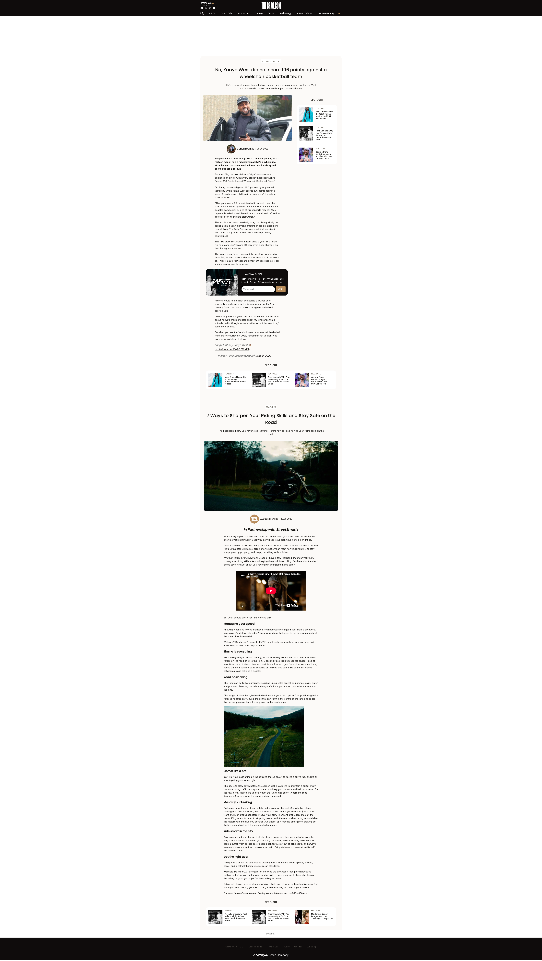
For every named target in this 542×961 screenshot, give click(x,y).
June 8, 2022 (263, 355)
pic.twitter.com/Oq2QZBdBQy (232, 349)
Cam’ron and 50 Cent (241, 245)
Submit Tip (312, 946)
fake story (225, 241)
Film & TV (210, 13)
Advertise (298, 946)
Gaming (259, 13)
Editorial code (255, 946)
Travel (271, 13)
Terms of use (272, 946)
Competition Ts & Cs (234, 946)
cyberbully (269, 162)
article (232, 177)
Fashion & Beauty (325, 13)
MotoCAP (242, 871)
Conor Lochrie (245, 148)
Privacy (286, 946)
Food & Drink (227, 13)
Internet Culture (304, 13)
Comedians (243, 13)
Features (271, 407)
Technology (285, 13)
